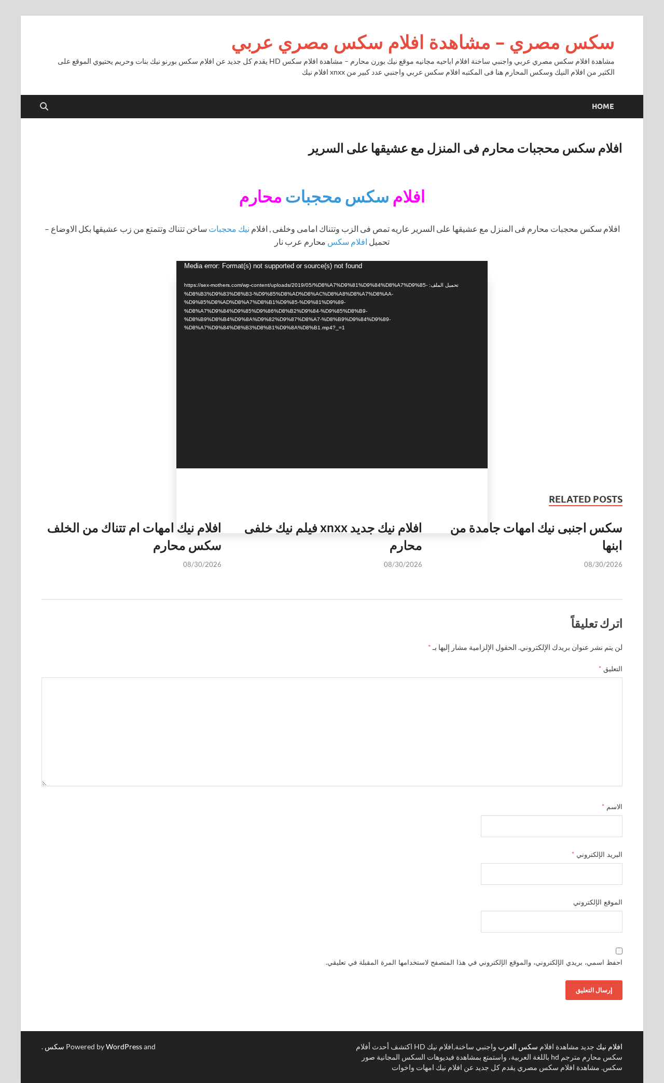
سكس (54, 1046)
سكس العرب (518, 1046)
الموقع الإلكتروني (597, 902)
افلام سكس (347, 241)
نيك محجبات (229, 228)
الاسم (612, 806)
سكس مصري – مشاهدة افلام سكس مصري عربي (423, 41)
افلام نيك (609, 1046)
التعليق (610, 668)
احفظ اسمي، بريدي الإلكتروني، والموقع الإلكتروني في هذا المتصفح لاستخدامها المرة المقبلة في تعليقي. (474, 962)
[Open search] (44, 107)
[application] (332, 364)
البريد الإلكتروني (597, 854)
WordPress (124, 1046)
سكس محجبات (337, 196)
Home (603, 106)
